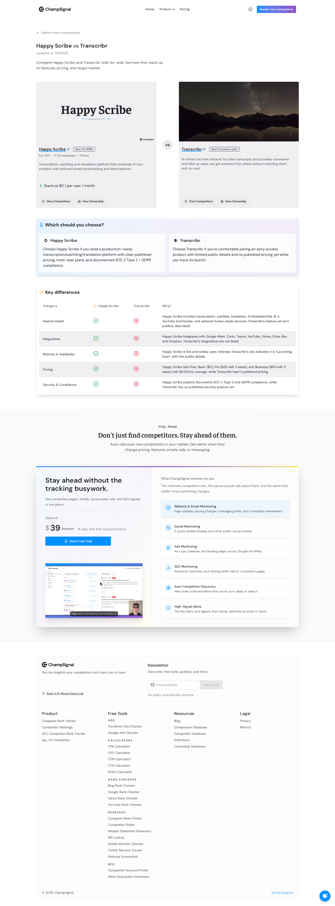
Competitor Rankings (57, 727)
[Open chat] (325, 896)
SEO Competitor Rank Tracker (63, 734)
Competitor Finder (121, 825)
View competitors (58, 201)
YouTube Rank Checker (125, 805)
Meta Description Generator (128, 877)
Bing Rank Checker (121, 785)
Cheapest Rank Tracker (59, 721)
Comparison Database (190, 727)
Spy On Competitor (56, 740)
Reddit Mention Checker (125, 844)
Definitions (182, 740)
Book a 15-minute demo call (65, 693)
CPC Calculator (119, 753)
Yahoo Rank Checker (123, 798)
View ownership (93, 201)
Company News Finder (125, 818)
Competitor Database (190, 734)
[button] (250, 9)
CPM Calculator (119, 759)
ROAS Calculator (120, 772)
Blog (177, 721)
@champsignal (282, 893)
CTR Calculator (119, 765)
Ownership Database (189, 746)
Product (165, 9)
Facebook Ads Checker (125, 726)
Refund (245, 727)
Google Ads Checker (123, 733)
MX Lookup (116, 837)
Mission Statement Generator (129, 831)
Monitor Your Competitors (276, 9)
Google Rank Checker (123, 792)
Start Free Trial (81, 541)
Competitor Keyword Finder (128, 870)
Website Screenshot (123, 857)
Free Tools (117, 713)
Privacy (245, 721)
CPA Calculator (119, 746)
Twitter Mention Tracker (125, 850)
